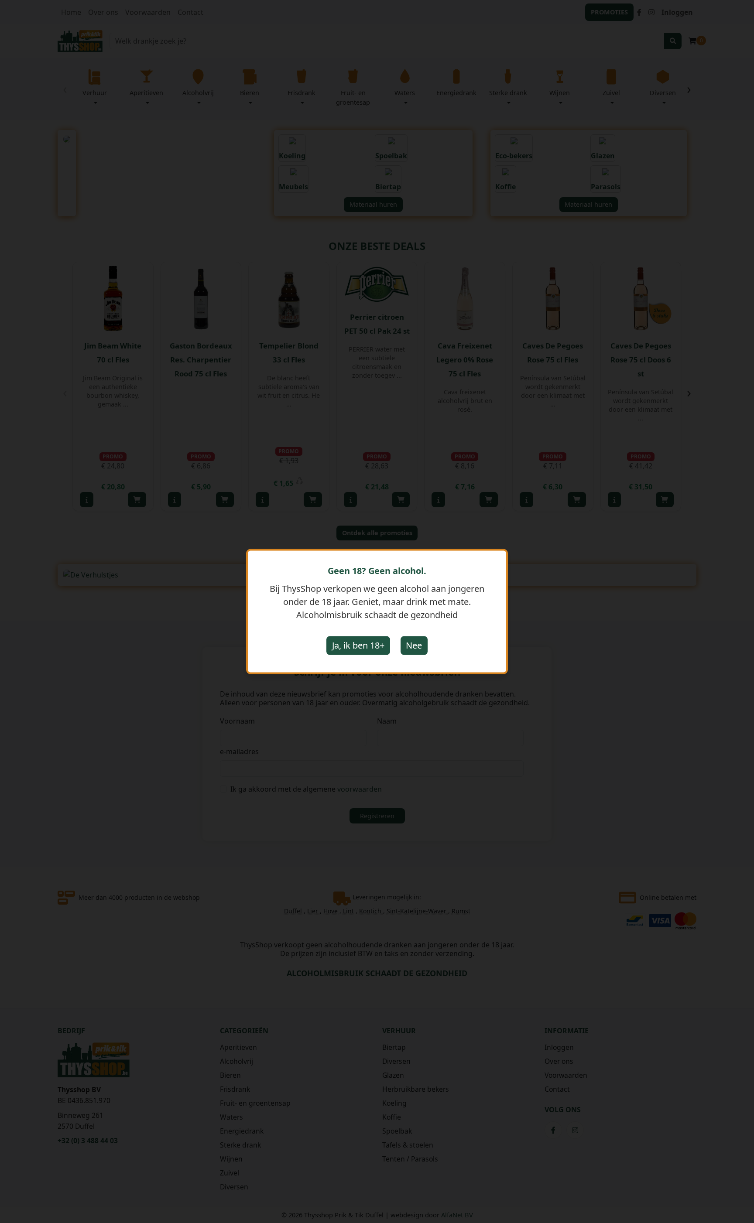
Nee (414, 645)
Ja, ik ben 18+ (358, 645)
